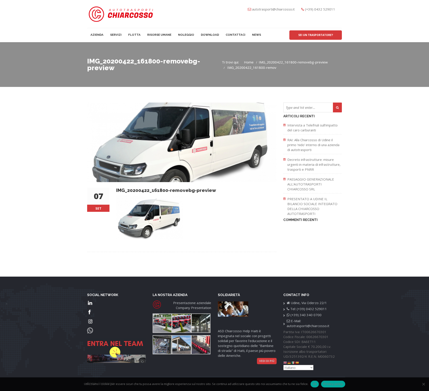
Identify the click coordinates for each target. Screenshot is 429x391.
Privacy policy (333, 384)
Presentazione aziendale (192, 303)
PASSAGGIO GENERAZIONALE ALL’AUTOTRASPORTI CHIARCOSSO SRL (310, 184)
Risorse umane (159, 34)
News (256, 34)
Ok (315, 384)
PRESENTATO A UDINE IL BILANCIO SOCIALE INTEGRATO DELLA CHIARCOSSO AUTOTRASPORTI (312, 206)
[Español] (297, 362)
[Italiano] (293, 362)
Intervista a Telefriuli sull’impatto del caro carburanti (312, 127)
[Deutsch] (289, 362)
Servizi (116, 34)
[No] (423, 384)
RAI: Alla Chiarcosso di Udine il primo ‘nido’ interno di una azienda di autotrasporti (313, 145)
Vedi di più (266, 361)
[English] (285, 362)
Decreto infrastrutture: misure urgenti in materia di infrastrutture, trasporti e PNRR (314, 164)
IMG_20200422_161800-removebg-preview (293, 62)
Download (210, 34)
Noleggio (186, 34)
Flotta (134, 34)
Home (249, 62)
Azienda (96, 34)
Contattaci (235, 34)
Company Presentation (193, 307)
